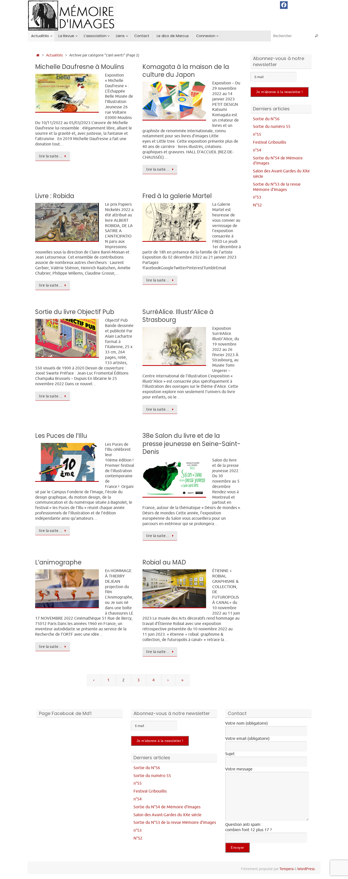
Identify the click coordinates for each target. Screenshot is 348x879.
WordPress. (306, 869)
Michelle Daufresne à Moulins (79, 67)
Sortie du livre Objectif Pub (74, 312)
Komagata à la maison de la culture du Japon (185, 71)
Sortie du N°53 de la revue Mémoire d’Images (277, 187)
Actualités (54, 55)
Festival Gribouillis (269, 142)
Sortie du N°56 (266, 119)
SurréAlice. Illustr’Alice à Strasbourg (177, 316)
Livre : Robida (54, 196)
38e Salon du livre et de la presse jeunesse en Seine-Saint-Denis (191, 443)
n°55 (257, 134)
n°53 (257, 197)
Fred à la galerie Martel (177, 196)
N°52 (257, 205)
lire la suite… (50, 156)
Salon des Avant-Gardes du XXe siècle (167, 814)
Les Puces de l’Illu (61, 435)
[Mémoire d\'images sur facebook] (284, 5)
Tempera (286, 869)
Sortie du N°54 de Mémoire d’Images (166, 807)
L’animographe (58, 562)
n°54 (257, 150)
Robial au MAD (164, 562)
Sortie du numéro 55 (271, 126)
